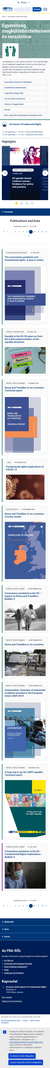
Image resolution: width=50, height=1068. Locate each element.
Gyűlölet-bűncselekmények (15, 88)
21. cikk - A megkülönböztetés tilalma (30, 134)
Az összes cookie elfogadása (22, 1056)
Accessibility (5, 1022)
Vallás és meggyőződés (14, 104)
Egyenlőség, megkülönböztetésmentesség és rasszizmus (25, 16)
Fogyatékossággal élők (13, 93)
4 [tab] (32, 203)
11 (46, 232)
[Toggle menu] (45, 9)
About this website (7, 1020)
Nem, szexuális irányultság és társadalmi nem (23, 115)
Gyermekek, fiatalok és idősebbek (18, 82)
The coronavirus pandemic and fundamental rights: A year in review (24, 258)
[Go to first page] (4, 232)
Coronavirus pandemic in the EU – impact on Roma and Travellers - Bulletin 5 (23, 596)
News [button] (6, 929)
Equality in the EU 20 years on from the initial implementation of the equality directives (23, 339)
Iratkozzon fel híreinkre (14, 973)
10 (42, 232)
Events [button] (7, 937)
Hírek (6, 970)
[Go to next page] (25, 235)
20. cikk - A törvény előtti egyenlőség (30, 132)
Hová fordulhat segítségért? (15, 967)
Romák (7, 110)
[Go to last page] (29, 235)
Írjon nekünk (7, 997)
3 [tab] (27, 203)
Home (4, 16)
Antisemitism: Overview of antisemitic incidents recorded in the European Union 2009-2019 (25, 693)
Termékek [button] (8, 212)
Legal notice (16, 1020)
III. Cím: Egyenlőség (8, 132)
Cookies (25, 1020)
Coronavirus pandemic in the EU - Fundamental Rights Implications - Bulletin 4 (23, 854)
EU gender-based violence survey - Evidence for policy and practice (22, 182)
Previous (5, 173)
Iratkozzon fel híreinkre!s (12, 1001)
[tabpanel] (25, 173)
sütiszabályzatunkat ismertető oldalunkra (26, 1042)
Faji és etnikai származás (14, 99)
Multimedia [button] (9, 922)
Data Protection (35, 1020)
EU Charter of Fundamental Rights (25, 124)
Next (45, 173)
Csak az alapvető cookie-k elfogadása (25, 1062)
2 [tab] (22, 203)
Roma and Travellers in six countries (24, 644)
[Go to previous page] (8, 232)
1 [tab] (16, 203)
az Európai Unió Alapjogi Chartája (18, 964)
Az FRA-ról (8, 960)
